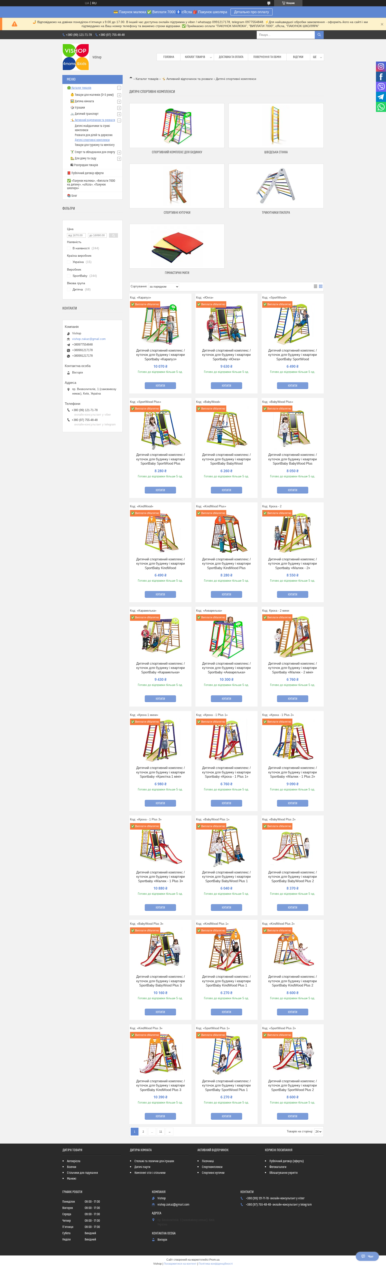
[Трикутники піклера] (276, 186)
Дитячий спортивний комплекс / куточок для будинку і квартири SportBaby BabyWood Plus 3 (160, 981)
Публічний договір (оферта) (286, 1161)
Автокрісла (73, 1161)
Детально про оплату (251, 12)
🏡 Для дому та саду (83, 158)
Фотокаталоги (277, 1167)
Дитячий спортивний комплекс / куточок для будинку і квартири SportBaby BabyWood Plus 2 (292, 876)
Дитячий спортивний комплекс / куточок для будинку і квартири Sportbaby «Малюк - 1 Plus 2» (292, 772)
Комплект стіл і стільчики (150, 1173)
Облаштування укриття (283, 1173)
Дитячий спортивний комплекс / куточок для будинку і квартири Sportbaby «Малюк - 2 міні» (292, 668)
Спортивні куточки (177, 213)
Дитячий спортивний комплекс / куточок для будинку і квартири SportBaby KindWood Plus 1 (226, 981)
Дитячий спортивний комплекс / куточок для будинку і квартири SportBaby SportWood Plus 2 (292, 1085)
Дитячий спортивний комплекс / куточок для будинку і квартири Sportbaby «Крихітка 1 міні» (160, 772)
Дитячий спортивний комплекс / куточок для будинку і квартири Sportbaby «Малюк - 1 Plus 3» (160, 876)
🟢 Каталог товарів (79, 88)
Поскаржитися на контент (180, 1263)
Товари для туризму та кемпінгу (95, 145)
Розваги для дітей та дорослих (94, 135)
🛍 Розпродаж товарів (84, 165)
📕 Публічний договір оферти (85, 173)
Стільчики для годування (82, 1173)
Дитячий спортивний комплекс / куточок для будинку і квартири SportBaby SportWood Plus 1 (226, 1085)
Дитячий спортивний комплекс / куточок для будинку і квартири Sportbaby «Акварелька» (226, 668)
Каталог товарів (195, 57)
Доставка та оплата (231, 57)
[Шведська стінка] (276, 125)
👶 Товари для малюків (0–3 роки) (92, 95)
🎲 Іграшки (77, 107)
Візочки (71, 1167)
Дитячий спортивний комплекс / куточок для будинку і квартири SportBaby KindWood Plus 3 (160, 1085)
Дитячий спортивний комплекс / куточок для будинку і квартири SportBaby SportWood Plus (160, 459)
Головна (168, 57)
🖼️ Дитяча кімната (82, 101)
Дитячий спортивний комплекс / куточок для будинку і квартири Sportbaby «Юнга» (226, 354)
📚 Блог (72, 196)
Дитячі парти (142, 1167)
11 (160, 1131)
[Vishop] (75, 57)
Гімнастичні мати (177, 273)
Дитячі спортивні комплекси (92, 140)
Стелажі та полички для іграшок (154, 1161)
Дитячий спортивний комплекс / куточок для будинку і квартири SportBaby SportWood (292, 354)
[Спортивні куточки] (176, 186)
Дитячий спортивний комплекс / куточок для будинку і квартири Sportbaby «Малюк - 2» (292, 563)
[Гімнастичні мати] (176, 246)
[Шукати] (319, 35)
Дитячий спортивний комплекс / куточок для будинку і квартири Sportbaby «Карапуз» (160, 354)
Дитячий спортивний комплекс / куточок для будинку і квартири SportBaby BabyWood (226, 459)
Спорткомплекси (212, 1167)
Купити (160, 386)
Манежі (71, 1178)
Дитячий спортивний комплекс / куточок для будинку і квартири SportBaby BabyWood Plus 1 (226, 876)
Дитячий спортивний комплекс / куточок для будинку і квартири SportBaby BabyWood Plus (292, 459)
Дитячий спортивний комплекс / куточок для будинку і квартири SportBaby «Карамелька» (160, 668)
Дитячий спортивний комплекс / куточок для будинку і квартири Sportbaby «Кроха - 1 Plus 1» (226, 772)
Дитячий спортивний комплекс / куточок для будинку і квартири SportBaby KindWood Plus (226, 563)
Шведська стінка (276, 152)
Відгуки (298, 57)
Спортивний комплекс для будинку (177, 152)
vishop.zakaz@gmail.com (89, 339)
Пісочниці (208, 1161)
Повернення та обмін (267, 57)
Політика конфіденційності (216, 1263)
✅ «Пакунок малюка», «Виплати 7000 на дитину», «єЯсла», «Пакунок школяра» (91, 184)
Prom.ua (214, 1259)
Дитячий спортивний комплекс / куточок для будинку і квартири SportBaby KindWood (160, 563)
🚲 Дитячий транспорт (84, 114)
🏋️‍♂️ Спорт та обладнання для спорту (92, 152)
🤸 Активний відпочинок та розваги (187, 79)
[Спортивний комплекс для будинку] (176, 125)
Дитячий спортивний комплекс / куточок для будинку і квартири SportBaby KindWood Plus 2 (292, 981)
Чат (370, 1256)
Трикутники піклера (276, 213)
